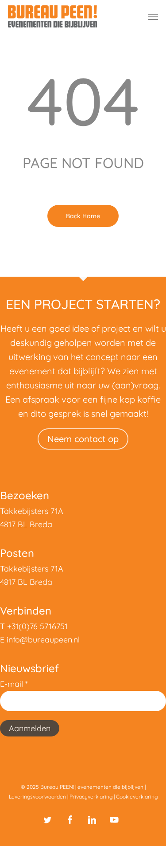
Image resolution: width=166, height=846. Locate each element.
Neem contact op (83, 438)
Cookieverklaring (137, 796)
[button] (153, 16)
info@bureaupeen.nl (43, 639)
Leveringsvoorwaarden (37, 796)
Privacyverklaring (90, 796)
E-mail (14, 684)
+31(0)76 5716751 (37, 626)
